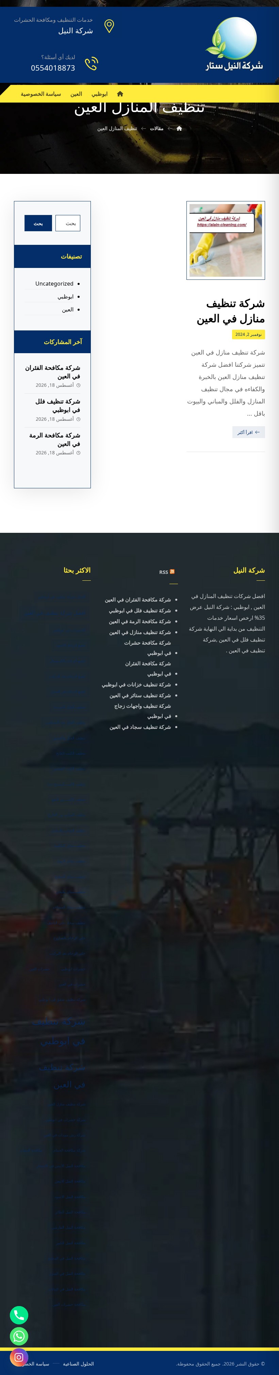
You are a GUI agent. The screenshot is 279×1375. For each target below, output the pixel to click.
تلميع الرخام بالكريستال (67, 660)
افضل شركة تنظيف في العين (54, 612)
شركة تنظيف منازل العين (66, 1104)
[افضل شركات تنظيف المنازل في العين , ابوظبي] (234, 44)
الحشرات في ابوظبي (69, 630)
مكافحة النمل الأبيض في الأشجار (61, 1165)
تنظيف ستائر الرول (71, 860)
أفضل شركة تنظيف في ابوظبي (61, 596)
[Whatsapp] (19, 1336)
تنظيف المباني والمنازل (68, 830)
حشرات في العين (72, 984)
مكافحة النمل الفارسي (68, 1227)
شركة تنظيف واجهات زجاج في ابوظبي (142, 710)
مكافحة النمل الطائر (70, 1212)
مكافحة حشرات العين (68, 1304)
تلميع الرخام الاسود (70, 645)
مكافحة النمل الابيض (70, 1181)
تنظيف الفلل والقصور (68, 738)
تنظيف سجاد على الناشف (66, 922)
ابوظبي (65, 296)
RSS (163, 571)
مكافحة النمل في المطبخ (66, 1258)
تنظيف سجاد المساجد (68, 907)
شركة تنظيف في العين (62, 1075)
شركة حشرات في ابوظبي (65, 1119)
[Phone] (19, 1315)
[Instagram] (19, 1357)
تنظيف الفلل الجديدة (69, 707)
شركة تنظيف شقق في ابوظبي (61, 999)
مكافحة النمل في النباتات (66, 1289)
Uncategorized (54, 283)
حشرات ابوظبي (73, 968)
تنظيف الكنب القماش (69, 768)
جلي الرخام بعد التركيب (67, 953)
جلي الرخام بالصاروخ (69, 938)
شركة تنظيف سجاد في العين (140, 726)
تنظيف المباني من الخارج (66, 814)
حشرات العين (39, 968)
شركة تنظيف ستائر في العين (140, 695)
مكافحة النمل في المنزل (67, 1273)
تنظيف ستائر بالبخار (70, 891)
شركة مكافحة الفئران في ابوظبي (148, 668)
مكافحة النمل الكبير (70, 1243)
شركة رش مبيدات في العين (64, 1135)
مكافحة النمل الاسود (69, 1196)
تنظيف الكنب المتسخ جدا (66, 784)
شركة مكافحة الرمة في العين (140, 621)
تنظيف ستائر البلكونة (69, 845)
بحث (38, 223)
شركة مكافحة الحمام (69, 1150)
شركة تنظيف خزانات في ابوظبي (136, 684)
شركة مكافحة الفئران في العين (138, 599)
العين (67, 309)
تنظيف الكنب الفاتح (70, 753)
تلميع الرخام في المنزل (67, 691)
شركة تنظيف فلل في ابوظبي (57, 405)
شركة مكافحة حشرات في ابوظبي (147, 647)
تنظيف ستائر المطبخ (70, 876)
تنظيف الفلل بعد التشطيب (65, 722)
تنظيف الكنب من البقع (68, 799)
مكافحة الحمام (31, 1150)
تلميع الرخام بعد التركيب (67, 676)
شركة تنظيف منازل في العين (140, 632)
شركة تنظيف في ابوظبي (58, 1031)
